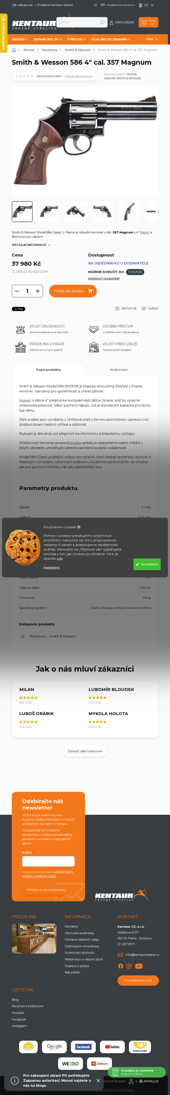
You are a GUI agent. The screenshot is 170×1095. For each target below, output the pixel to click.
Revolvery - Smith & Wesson (53, 636)
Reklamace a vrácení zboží (84, 959)
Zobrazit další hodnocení (85, 751)
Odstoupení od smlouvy (82, 946)
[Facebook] (121, 965)
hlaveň (144, 232)
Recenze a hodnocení (28, 1006)
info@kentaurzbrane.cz (142, 955)
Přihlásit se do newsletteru (46, 890)
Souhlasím (149, 564)
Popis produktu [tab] (48, 370)
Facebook (19, 1019)
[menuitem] (20, 39)
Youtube (18, 1013)
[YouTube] (138, 965)
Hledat (102, 22)
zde (60, 559)
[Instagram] (129, 965)
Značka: (122, 78)
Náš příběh (72, 972)
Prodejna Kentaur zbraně (55, 5)
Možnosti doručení (103, 278)
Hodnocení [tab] (119, 370)
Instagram (19, 1026)
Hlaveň (25, 400)
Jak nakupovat (22, 5)
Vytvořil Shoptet (114, 1081)
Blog (15, 1000)
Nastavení (52, 567)
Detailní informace (29, 245)
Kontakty (71, 926)
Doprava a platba (77, 966)
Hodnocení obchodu (79, 953)
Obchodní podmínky (79, 933)
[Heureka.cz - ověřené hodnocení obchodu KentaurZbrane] (28, 1047)
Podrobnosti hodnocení (78, 76)
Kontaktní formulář (138, 980)
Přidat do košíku (68, 291)
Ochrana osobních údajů (82, 939)
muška (75, 443)
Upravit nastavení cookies (115, 1090)
